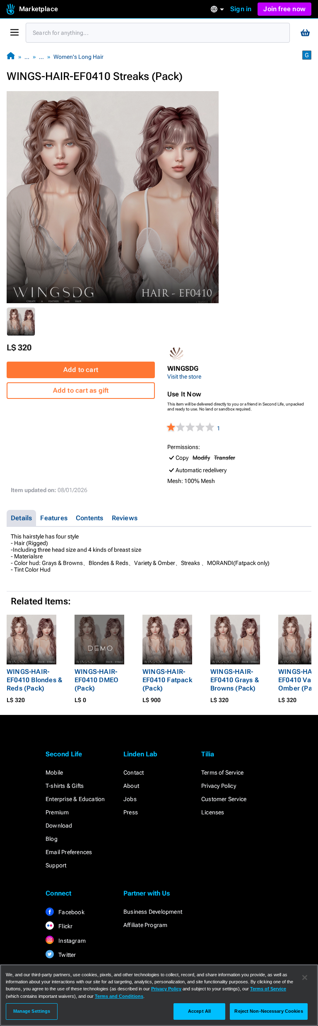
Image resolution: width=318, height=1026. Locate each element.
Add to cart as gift (81, 390)
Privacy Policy (218, 785)
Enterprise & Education (75, 799)
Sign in (240, 9)
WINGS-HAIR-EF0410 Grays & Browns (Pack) (234, 680)
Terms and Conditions (119, 996)
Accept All (199, 1011)
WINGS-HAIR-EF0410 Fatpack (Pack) (167, 680)
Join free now (284, 9)
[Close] (305, 977)
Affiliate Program (145, 925)
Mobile (54, 772)
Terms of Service (222, 772)
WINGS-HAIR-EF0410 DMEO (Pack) (96, 680)
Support (56, 865)
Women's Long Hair (78, 56)
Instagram (71, 940)
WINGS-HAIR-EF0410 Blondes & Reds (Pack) (34, 680)
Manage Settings (32, 1011)
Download (59, 825)
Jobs (130, 799)
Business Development (152, 911)
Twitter (66, 954)
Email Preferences (69, 852)
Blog (52, 838)
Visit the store (184, 376)
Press (130, 812)
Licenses (212, 812)
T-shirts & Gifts (65, 785)
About (131, 785)
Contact (133, 772)
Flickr (64, 926)
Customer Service (223, 799)
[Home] (11, 56)
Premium (57, 812)
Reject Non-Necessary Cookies (268, 1011)
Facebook (70, 912)
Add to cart (80, 370)
